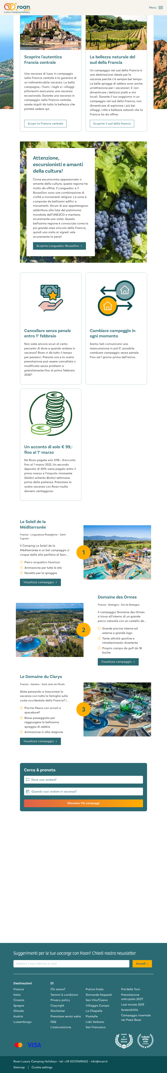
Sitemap (19, 1067)
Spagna (18, 1005)
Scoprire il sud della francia (112, 123)
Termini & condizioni (64, 995)
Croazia (18, 1000)
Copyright (57, 1005)
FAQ (53, 1022)
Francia (18, 989)
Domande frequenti (99, 995)
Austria (18, 1016)
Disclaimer (58, 1011)
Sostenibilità (129, 1010)
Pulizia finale (94, 989)
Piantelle (92, 1016)
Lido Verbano (95, 1022)
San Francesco (96, 1027)
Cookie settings (42, 1067)
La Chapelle (94, 1011)
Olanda (18, 1011)
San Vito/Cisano (97, 1000)
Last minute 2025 (132, 1004)
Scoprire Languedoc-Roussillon (57, 246)
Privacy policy (60, 1000)
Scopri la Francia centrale (45, 123)
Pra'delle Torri (130, 989)
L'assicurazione (61, 1027)
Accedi (141, 963)
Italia (17, 995)
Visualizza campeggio (38, 582)
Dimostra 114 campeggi (83, 803)
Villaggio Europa (97, 1005)
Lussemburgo (22, 1022)
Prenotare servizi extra (66, 1016)
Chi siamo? (58, 989)
